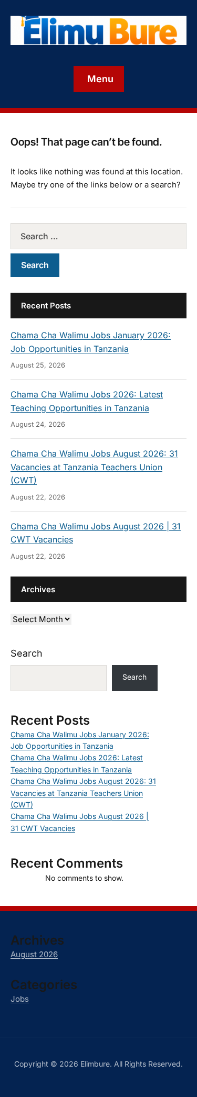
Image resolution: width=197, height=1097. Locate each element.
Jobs (20, 999)
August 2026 (34, 954)
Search (27, 653)
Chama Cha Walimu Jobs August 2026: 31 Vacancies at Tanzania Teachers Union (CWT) (94, 466)
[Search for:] (98, 236)
